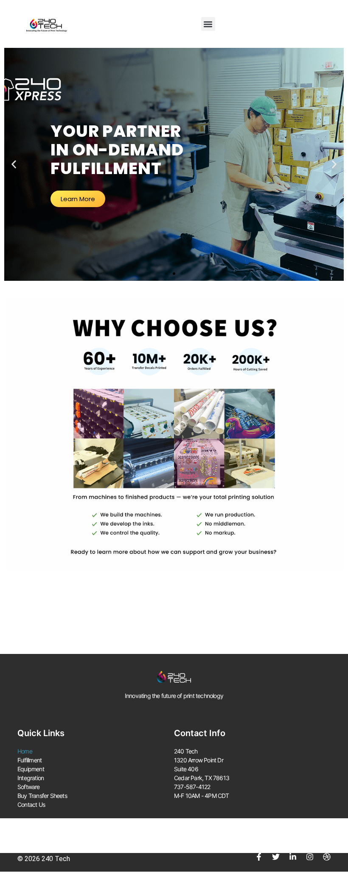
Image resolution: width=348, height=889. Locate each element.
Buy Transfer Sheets (42, 795)
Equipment (30, 769)
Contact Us (31, 804)
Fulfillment (29, 760)
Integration (30, 777)
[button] (208, 24)
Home (24, 751)
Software (28, 786)
